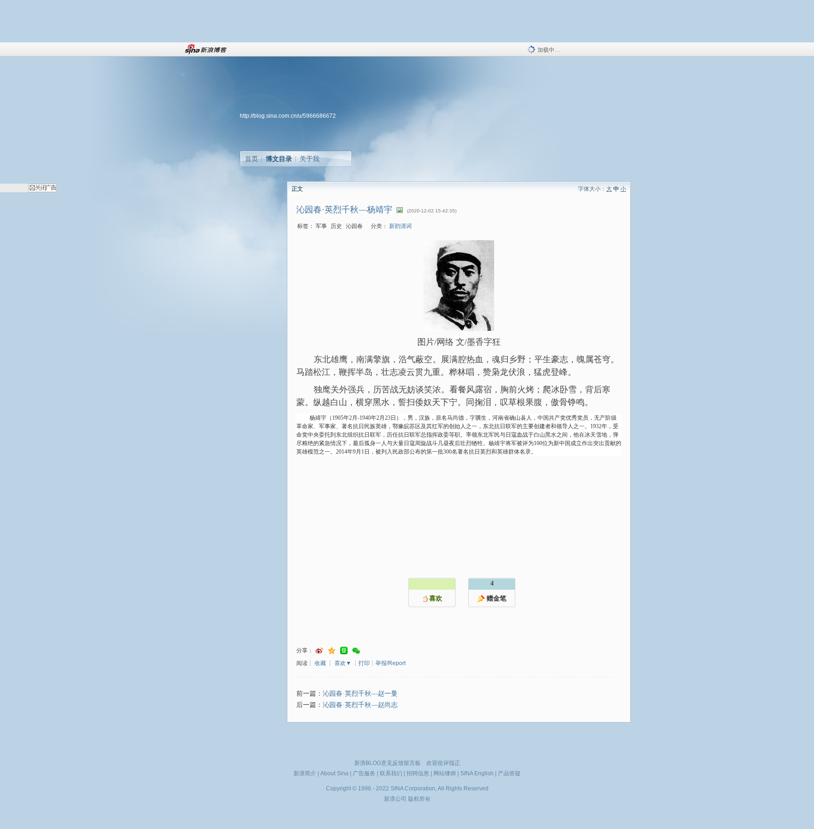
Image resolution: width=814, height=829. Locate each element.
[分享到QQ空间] (331, 651)
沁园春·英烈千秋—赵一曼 (360, 693)
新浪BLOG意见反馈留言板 (387, 763)
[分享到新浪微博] (319, 651)
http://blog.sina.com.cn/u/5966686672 (288, 116)
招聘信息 (418, 773)
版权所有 (419, 799)
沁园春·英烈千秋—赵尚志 (360, 704)
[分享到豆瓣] (344, 651)
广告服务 (364, 773)
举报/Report (390, 663)
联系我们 (391, 773)
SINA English (477, 773)
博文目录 (279, 159)
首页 (251, 159)
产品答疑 (509, 773)
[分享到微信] (356, 651)
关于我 (309, 159)
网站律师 (444, 773)
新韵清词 (400, 226)
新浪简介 (304, 773)
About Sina (334, 773)
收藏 (320, 663)
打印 (364, 663)
